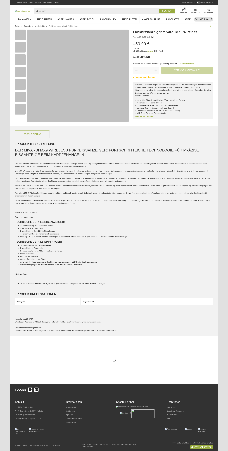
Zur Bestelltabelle (187, 64)
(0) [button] (188, 2)
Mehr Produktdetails (144, 116)
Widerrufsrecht (172, 415)
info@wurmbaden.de (27, 415)
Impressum (69, 415)
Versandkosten (71, 422)
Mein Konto (47, 2)
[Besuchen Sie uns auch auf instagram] (36, 390)
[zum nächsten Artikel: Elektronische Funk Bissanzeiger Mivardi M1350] (210, 26)
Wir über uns (70, 411)
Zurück (17, 26)
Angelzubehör (40, 26)
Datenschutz (171, 407)
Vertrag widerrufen (201, 447)
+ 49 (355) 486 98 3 (24, 407)
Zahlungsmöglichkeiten (74, 418)
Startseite (38, 2)
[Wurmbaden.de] (22, 11)
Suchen (166, 11)
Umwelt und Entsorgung (175, 411)
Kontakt (56, 2)
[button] (211, 390)
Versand (150, 51)
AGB (168, 418)
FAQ (30, 2)
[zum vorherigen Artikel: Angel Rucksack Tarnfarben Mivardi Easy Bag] (205, 26)
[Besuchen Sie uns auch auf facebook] (30, 390)
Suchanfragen (71, 407)
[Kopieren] (152, 37)
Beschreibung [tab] (32, 134)
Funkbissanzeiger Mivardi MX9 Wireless (63, 26)
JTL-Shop (185, 443)
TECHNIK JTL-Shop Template (202, 443)
